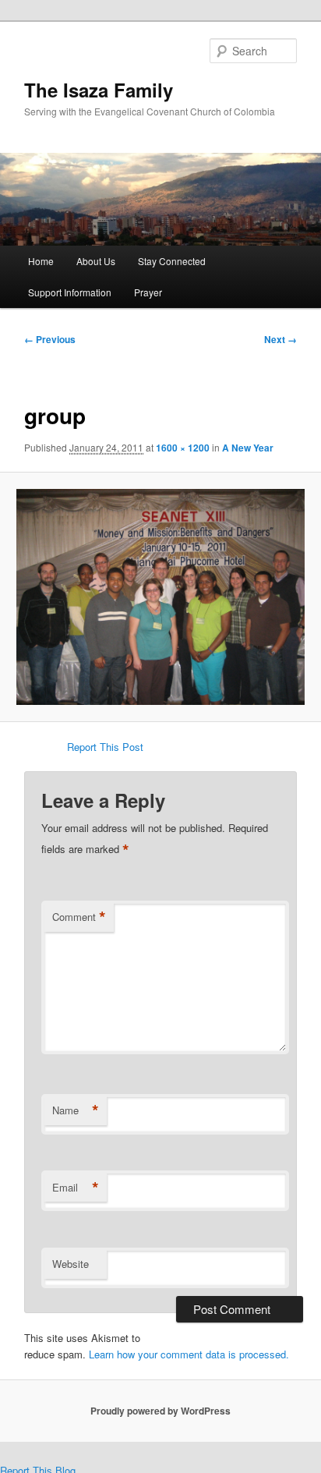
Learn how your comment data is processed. (189, 1354)
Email (75, 1187)
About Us (95, 260)
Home (41, 260)
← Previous (50, 339)
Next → (280, 339)
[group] (160, 597)
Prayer (148, 292)
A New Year (247, 448)
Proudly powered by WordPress (160, 1411)
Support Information (69, 292)
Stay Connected (172, 260)
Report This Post (105, 746)
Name (75, 1110)
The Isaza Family (98, 89)
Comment (79, 917)
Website (70, 1263)
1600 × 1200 (183, 448)
